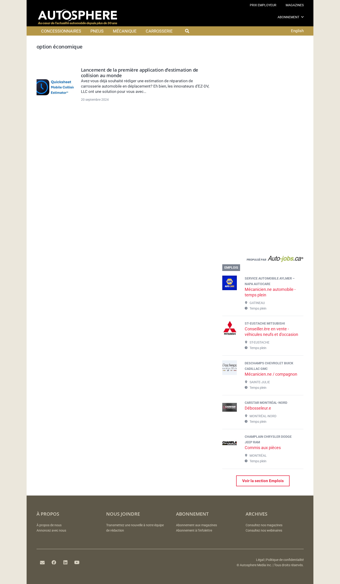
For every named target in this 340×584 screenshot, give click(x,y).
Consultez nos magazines (264, 525)
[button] (302, 17)
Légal (260, 560)
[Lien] (262, 260)
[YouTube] (77, 562)
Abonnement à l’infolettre (194, 530)
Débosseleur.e (258, 408)
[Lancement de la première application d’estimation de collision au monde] (55, 87)
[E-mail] (42, 562)
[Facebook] (54, 562)
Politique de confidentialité (285, 560)
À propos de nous (49, 525)
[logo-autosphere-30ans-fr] (77, 17)
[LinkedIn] (65, 562)
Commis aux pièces (263, 447)
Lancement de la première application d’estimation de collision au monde (139, 73)
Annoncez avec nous (51, 530)
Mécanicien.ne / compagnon (271, 374)
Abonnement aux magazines (196, 525)
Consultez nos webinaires (264, 530)
